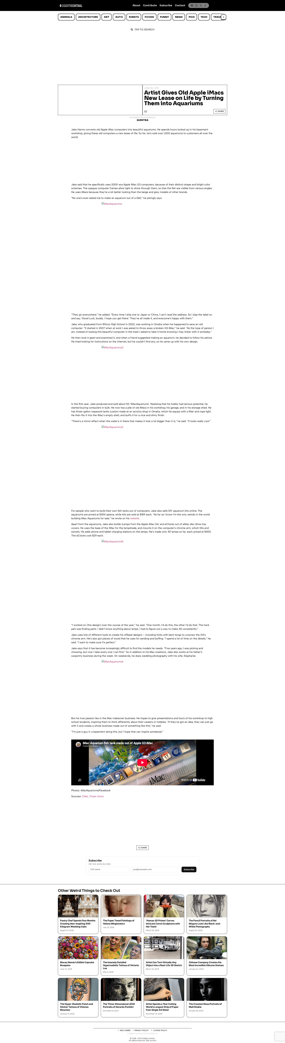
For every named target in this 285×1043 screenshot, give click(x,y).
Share (221, 111)
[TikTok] (205, 5)
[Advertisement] (142, 56)
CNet (85, 796)
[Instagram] (196, 5)
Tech (204, 17)
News (179, 17)
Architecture (88, 17)
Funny (164, 17)
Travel (218, 17)
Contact (180, 5)
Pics (192, 17)
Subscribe (166, 5)
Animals (66, 17)
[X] (201, 5)
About (136, 5)
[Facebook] (192, 5)
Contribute (150, 5)
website (134, 518)
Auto (119, 17)
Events (134, 17)
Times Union (96, 796)
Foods (149, 17)
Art (106, 17)
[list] (142, 17)
